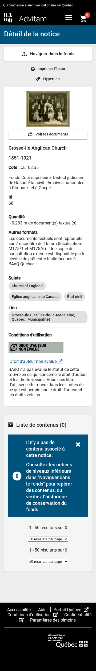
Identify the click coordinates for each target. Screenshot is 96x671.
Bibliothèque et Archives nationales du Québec (39, 5)
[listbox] (48, 291)
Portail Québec (73, 609)
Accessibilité (19, 609)
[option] (27, 286)
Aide (42, 609)
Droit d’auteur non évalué (33, 361)
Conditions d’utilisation (34, 614)
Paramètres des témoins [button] (53, 620)
